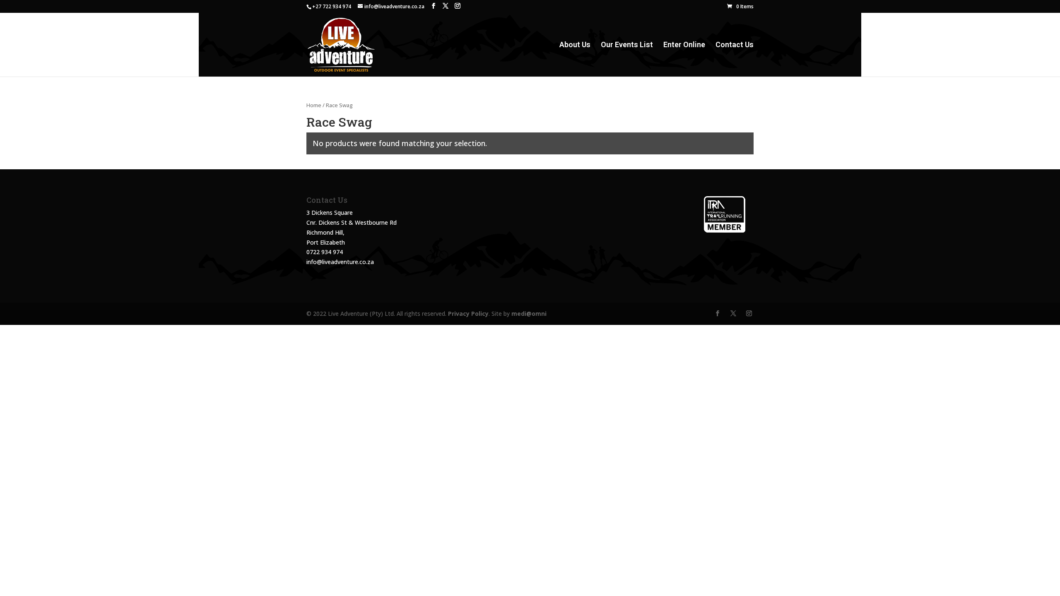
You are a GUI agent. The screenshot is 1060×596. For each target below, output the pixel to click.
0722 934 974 (324, 252)
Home (313, 105)
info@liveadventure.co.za (340, 262)
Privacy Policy (468, 313)
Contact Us (735, 45)
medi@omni (529, 313)
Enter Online (684, 45)
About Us (574, 45)
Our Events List (627, 45)
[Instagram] (457, 6)
